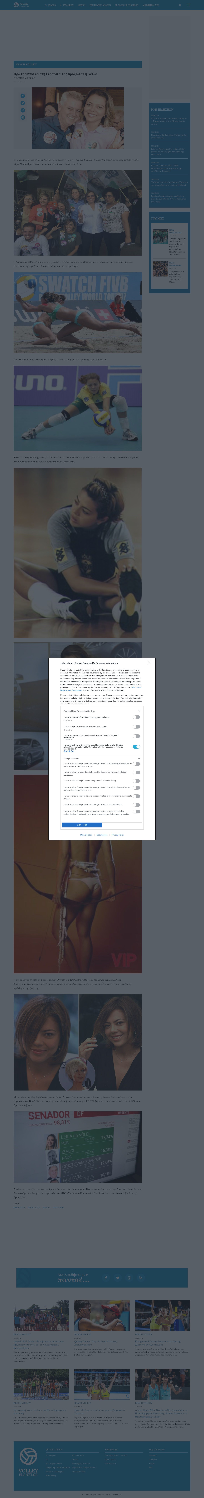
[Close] (150, 663)
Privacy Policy (118, 835)
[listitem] (102, 711)
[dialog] (102, 749)
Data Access (102, 835)
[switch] (136, 717)
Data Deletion (86, 835)
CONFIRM (82, 825)
